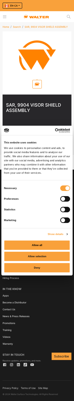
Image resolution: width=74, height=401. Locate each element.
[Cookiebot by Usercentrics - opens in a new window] (55, 130)
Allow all (37, 245)
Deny (37, 267)
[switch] (65, 199)
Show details (55, 234)
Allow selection (37, 256)
